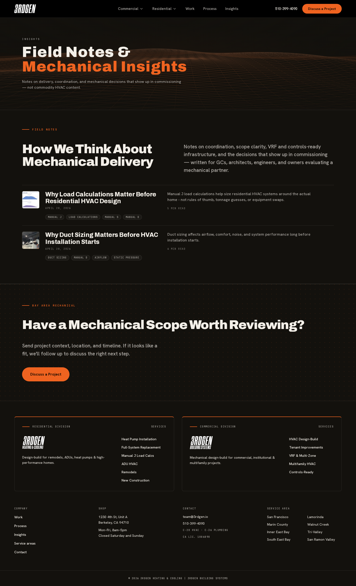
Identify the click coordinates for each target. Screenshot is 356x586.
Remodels (129, 472)
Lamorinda (315, 517)
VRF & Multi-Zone (302, 455)
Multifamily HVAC (302, 464)
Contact (20, 552)
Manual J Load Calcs (138, 455)
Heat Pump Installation (139, 439)
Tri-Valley (314, 532)
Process (210, 8)
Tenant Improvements (306, 447)
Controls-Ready (301, 472)
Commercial (128, 8)
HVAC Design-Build (303, 439)
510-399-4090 (286, 8)
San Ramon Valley (321, 539)
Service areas (25, 543)
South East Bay (278, 539)
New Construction (135, 480)
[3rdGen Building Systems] (25, 8)
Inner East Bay (278, 532)
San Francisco (277, 517)
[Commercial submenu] (141, 9)
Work (190, 8)
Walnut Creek (318, 524)
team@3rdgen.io (195, 516)
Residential (161, 8)
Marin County (277, 524)
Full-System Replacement (141, 447)
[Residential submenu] (174, 9)
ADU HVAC (130, 464)
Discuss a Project (322, 9)
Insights (231, 8)
